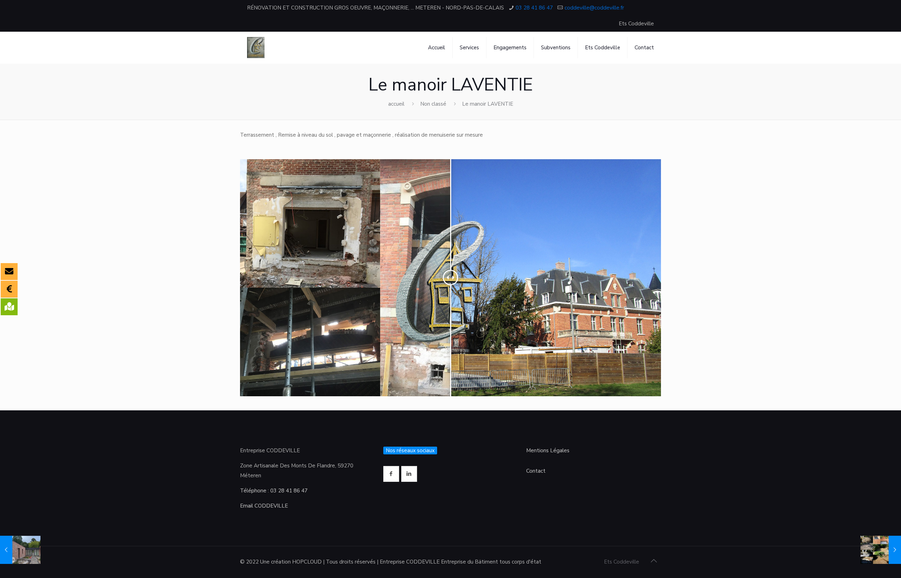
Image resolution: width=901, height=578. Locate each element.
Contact (536, 470)
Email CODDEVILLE (264, 505)
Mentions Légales (547, 450)
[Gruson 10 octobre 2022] (20, 550)
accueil (396, 103)
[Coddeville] (256, 47)
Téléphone (253, 490)
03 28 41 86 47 (289, 490)
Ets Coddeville (636, 23)
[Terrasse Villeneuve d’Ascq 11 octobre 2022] (881, 550)
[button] (11, 11)
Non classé (433, 103)
